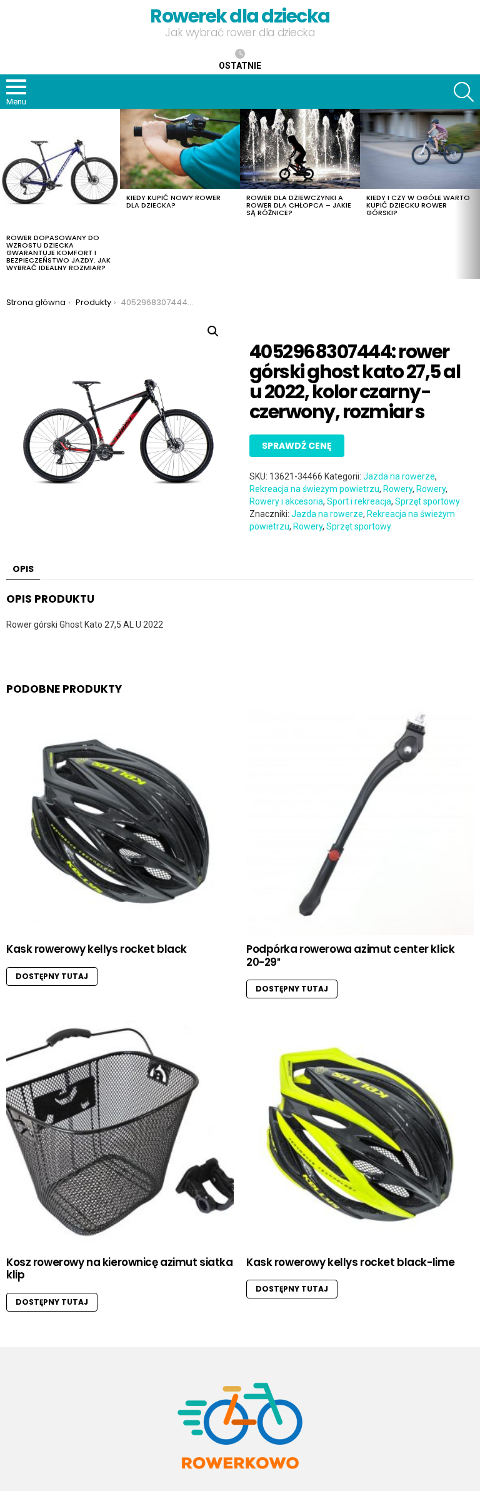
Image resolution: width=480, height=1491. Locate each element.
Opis (23, 569)
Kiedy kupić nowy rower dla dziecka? (173, 201)
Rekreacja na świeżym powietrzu (314, 489)
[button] (213, 331)
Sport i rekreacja (359, 501)
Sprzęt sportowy (427, 501)
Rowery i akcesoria (286, 501)
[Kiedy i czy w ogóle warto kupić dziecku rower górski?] (420, 149)
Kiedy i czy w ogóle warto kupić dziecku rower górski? (418, 205)
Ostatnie (240, 66)
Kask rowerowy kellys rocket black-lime (350, 1262)
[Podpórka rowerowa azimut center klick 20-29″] (360, 821)
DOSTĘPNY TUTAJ (52, 976)
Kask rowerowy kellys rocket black (96, 948)
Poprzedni (6, 194)
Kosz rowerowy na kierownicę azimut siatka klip (119, 1268)
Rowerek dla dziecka (240, 16)
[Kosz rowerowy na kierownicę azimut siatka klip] (120, 1134)
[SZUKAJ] (464, 92)
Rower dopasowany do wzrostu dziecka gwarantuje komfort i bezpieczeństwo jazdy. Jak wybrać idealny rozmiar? (58, 253)
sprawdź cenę (297, 445)
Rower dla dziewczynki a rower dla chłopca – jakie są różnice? (298, 205)
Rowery (397, 489)
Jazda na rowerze (399, 476)
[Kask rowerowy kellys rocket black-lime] (360, 1134)
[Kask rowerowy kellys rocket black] (120, 821)
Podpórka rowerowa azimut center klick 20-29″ (350, 955)
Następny (474, 194)
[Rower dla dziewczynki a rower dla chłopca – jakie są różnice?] (300, 149)
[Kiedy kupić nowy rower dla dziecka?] (180, 149)
